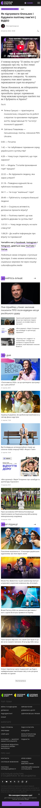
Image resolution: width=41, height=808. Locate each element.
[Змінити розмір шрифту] (38, 31)
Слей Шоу (5, 734)
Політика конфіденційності (8, 768)
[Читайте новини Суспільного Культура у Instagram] (18, 781)
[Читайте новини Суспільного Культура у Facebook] (2, 781)
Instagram (31, 242)
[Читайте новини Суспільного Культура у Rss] (14, 781)
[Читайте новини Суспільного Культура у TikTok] (26, 781)
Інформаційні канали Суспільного (30, 768)
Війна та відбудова (9, 707)
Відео (22, 9)
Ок (20, 804)
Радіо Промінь (7, 727)
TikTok (4, 249)
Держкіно (5, 710)
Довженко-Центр (28, 710)
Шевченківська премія (30, 714)
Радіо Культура (27, 727)
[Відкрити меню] (39, 3)
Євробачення (26, 707)
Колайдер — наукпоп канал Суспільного (10, 740)
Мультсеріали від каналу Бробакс (28, 735)
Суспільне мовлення (9, 762)
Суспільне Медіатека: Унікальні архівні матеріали (10, 746)
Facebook (20, 242)
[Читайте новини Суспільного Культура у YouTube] (6, 781)
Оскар (3, 717)
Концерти (25, 730)
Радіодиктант (6, 714)
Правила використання (27, 763)
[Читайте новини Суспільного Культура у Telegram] (10, 781)
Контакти (5, 758)
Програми (5, 730)
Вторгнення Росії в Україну (10, 9)
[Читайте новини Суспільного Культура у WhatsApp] (22, 781)
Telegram (5, 245)
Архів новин (26, 758)
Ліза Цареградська (12, 26)
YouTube (30, 245)
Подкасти (25, 739)
